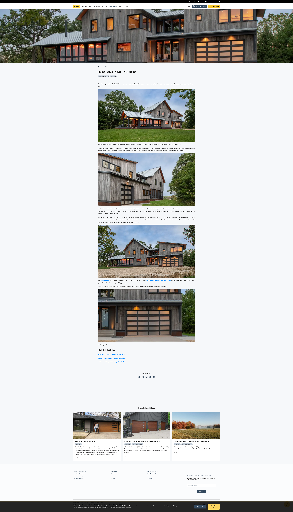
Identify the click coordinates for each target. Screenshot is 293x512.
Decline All (214, 507)
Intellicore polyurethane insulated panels (158, 280)
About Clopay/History (80, 471)
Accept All (200, 507)
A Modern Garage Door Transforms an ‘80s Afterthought (142, 441)
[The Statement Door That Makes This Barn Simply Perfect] (196, 425)
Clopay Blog (114, 473)
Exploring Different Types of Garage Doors (111, 354)
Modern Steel (105, 280)
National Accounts (152, 476)
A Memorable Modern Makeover (85, 441)
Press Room (114, 471)
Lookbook (113, 476)
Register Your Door (152, 473)
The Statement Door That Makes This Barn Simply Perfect (192, 441)
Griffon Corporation (79, 478)
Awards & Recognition (80, 476)
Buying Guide (113, 6)
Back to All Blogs (105, 67)
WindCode (150, 478)
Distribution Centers (152, 471)
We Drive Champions (79, 473)
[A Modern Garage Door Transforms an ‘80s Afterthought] (146, 425)
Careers (113, 478)
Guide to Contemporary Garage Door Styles (111, 362)
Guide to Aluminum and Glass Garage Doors (111, 358)
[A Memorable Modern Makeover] (97, 425)
